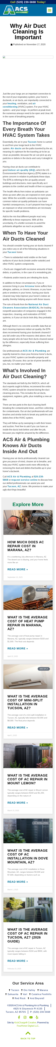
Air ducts (16, 148)
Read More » (17, 569)
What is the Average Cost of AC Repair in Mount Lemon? (27, 779)
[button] (49, 10)
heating (11, 103)
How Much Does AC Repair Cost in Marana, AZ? (25, 546)
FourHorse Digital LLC (28, 1026)
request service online (24, 480)
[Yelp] (37, 1017)
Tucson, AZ (14, 486)
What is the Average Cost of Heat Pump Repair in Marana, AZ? (27, 623)
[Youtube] (31, 1017)
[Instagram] (25, 1017)
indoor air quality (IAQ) (21, 170)
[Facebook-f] (19, 1017)
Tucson (32, 142)
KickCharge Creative (25, 1022)
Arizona (29, 286)
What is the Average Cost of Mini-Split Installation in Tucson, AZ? (27, 702)
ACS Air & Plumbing (34, 351)
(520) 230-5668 (28, 2)
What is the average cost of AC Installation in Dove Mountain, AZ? (27, 856)
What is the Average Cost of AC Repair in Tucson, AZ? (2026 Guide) (27, 935)
